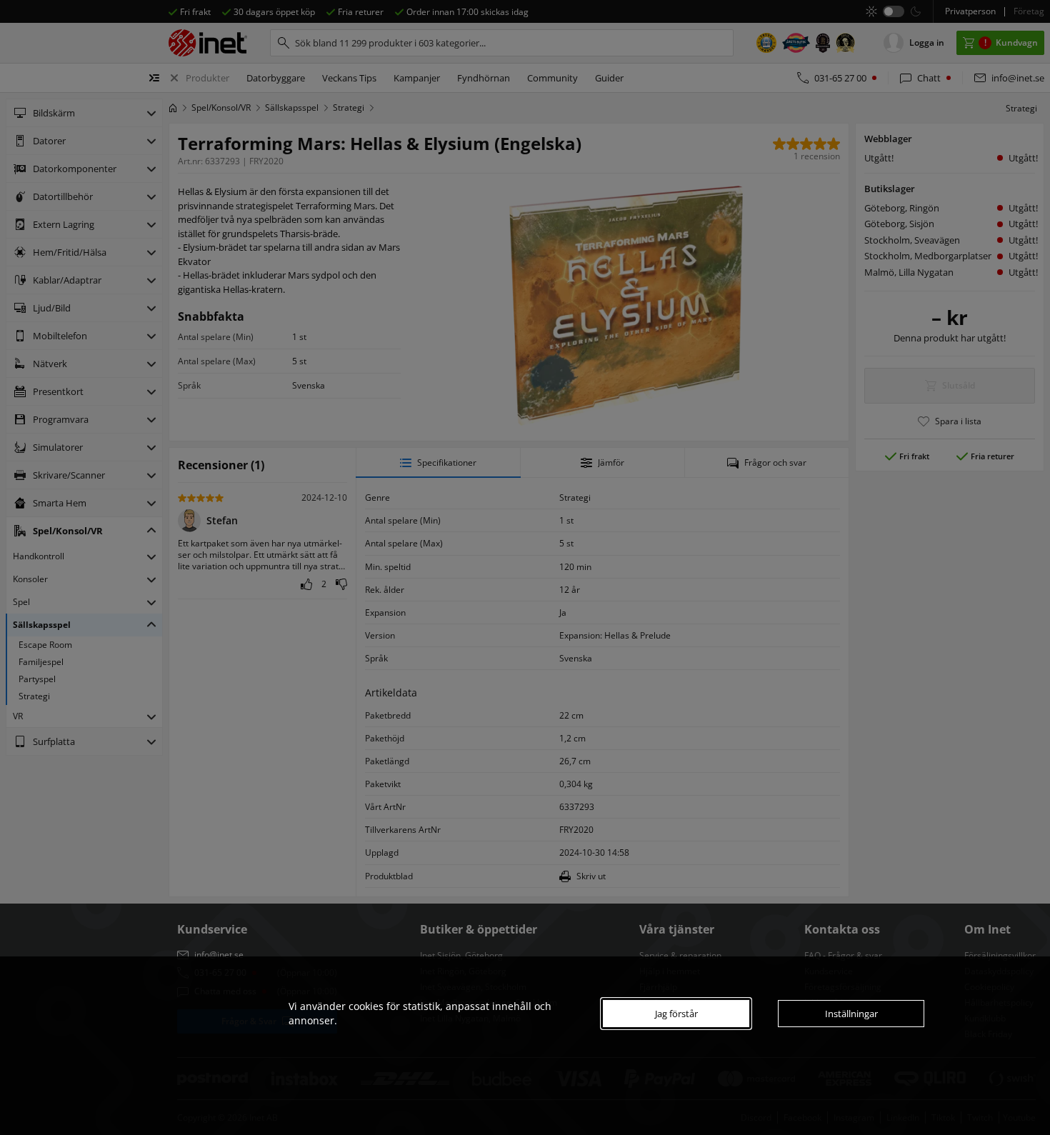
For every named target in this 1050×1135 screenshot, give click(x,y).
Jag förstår (676, 1013)
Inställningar (851, 1013)
